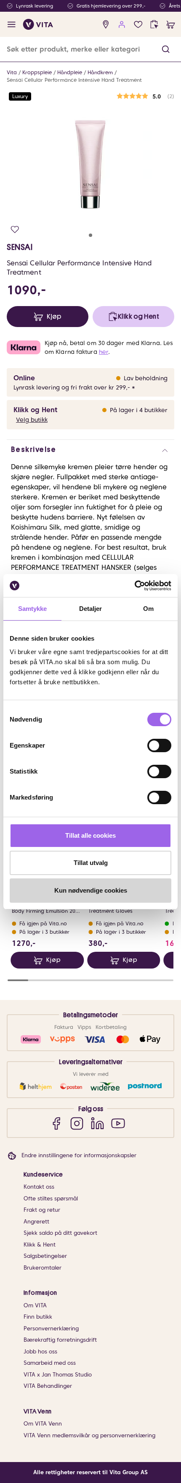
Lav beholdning (146, 378)
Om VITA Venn (43, 1424)
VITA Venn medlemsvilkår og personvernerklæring (89, 1435)
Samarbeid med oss (50, 1363)
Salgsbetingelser (45, 1256)
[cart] (170, 24)
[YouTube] (118, 1123)
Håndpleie (69, 72)
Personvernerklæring (51, 1328)
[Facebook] (56, 1123)
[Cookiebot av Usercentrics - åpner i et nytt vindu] (134, 585)
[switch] (159, 745)
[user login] (122, 24)
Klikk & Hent (40, 1244)
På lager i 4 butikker (139, 410)
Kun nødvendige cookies (90, 890)
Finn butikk (38, 1317)
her (103, 351)
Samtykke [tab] (32, 608)
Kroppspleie (37, 72)
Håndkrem (100, 72)
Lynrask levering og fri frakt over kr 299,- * (74, 387)
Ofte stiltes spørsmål (51, 1198)
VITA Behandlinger (48, 1386)
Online (24, 378)
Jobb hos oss (40, 1351)
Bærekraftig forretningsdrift (60, 1340)
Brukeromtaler (42, 1268)
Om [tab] (148, 608)
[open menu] (11, 24)
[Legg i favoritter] (15, 229)
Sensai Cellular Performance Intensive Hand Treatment (74, 80)
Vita (12, 72)
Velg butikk (32, 419)
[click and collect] (154, 24)
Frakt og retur (42, 1210)
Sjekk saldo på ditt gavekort (60, 1233)
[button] (165, 49)
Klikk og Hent (35, 410)
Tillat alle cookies (90, 835)
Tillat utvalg (91, 862)
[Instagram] (77, 1123)
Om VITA (35, 1305)
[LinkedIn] (97, 1123)
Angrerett (36, 1221)
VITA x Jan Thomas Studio (58, 1374)
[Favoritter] (138, 24)
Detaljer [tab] (90, 608)
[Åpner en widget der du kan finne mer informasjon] (148, 1447)
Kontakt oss (39, 1187)
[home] (38, 24)
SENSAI (20, 247)
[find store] (106, 24)
